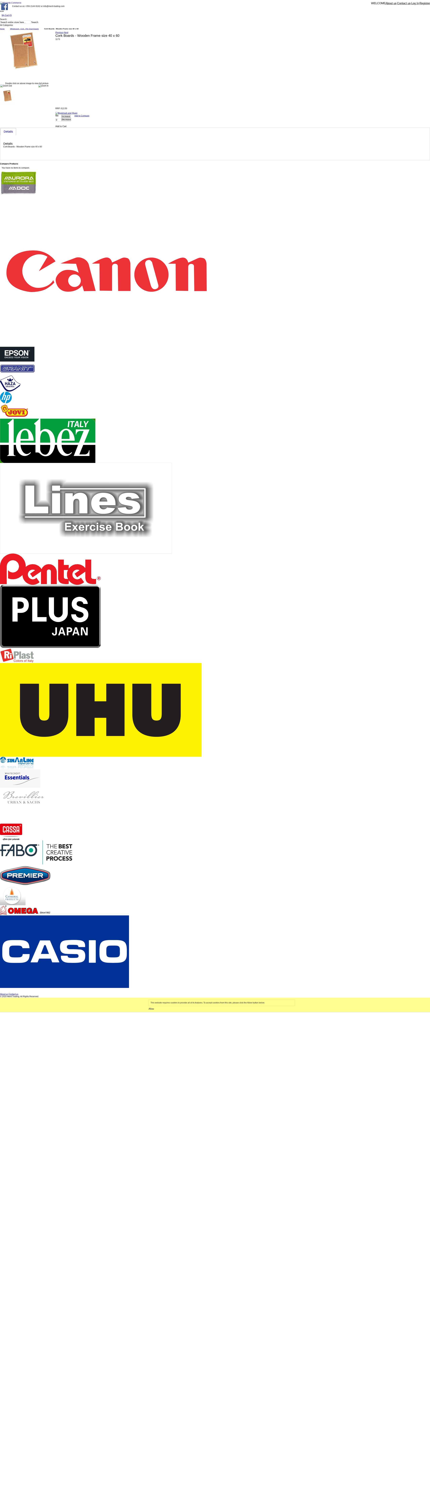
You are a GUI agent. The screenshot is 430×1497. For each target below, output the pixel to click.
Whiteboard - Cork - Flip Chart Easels (24, 29)
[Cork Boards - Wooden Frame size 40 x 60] (7, 91)
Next (66, 32)
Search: (3, 19)
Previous (59, 32)
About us (391, 3)
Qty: (57, 115)
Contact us (404, 3)
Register (424, 3)
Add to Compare (81, 116)
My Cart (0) (7, 15)
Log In (415, 3)
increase (66, 116)
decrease (66, 119)
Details (8, 131)
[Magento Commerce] (10, 3)
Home (2, 29)
